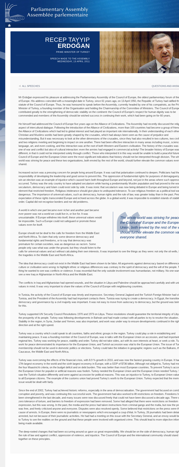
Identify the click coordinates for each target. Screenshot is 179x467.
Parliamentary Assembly (47, 12)
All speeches (31, 86)
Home (9, 25)
